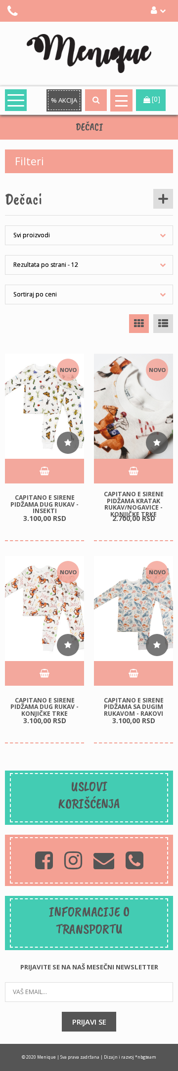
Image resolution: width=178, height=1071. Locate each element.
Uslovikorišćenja (89, 794)
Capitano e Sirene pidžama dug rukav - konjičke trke (44, 706)
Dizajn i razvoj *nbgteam (130, 1057)
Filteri (29, 161)
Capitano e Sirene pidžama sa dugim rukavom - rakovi (134, 706)
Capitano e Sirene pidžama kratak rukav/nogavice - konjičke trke (134, 504)
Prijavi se (89, 1022)
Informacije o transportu (89, 920)
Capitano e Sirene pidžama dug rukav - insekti (44, 504)
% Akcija (64, 100)
